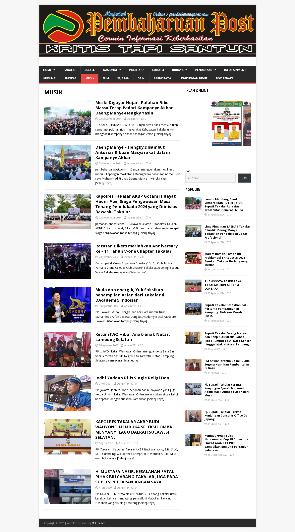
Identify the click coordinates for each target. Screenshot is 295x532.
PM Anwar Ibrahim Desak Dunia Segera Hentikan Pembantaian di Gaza (227, 364)
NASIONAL (110, 70)
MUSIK (89, 78)
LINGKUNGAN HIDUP (193, 78)
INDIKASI (71, 78)
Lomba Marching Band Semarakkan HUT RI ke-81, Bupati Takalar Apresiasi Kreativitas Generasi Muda (223, 204)
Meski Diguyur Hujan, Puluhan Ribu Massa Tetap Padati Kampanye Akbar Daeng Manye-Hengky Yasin (134, 108)
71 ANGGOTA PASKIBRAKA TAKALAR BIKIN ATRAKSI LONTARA (222, 284)
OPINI (141, 78)
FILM (106, 78)
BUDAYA (178, 70)
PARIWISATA (162, 78)
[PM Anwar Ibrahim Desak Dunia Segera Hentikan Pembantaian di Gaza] (193, 369)
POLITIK (134, 70)
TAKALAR (69, 70)
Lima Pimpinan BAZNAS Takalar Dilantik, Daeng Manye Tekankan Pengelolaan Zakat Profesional (227, 232)
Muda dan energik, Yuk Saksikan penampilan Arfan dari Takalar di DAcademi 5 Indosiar (130, 295)
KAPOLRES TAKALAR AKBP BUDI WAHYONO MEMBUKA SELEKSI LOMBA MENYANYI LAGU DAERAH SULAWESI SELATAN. (133, 429)
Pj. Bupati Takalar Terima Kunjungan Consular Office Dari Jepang (226, 415)
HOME (47, 70)
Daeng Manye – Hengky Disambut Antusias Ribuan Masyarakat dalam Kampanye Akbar (132, 152)
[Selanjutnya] (162, 134)
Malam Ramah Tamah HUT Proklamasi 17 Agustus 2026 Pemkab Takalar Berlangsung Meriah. (226, 259)
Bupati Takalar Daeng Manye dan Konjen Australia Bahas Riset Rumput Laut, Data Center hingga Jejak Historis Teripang (227, 338)
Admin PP (133, 118)
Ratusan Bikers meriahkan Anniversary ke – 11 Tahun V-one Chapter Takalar (136, 248)
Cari (187, 171)
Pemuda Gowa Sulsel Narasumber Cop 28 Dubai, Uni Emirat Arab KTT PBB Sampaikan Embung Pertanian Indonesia (226, 443)
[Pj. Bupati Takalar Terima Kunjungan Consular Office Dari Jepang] (193, 420)
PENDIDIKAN (204, 70)
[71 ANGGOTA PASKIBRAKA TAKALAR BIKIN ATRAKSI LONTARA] (193, 289)
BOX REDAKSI (225, 78)
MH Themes (98, 523)
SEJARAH (123, 78)
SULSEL (90, 70)
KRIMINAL (50, 78)
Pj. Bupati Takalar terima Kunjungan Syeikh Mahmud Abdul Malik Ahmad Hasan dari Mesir (226, 390)
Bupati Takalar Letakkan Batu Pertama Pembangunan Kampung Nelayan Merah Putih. (226, 310)
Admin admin (135, 163)
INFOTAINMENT (235, 70)
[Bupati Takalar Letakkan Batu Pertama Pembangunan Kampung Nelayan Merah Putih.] (193, 313)
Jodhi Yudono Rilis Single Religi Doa (132, 378)
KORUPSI (158, 70)
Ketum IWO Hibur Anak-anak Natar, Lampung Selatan (132, 337)
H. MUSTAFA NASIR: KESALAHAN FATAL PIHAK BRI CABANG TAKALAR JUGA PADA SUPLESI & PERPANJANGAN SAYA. (136, 477)
